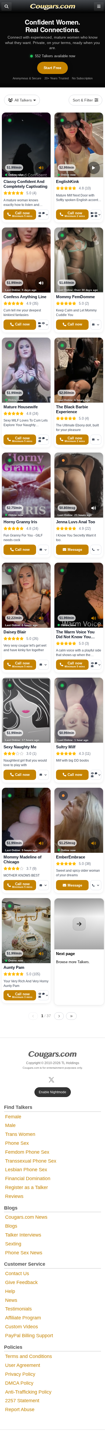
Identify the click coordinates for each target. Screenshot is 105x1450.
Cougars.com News (26, 1217)
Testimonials (18, 1309)
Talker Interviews (23, 1235)
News (11, 1300)
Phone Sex (17, 1143)
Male (10, 1125)
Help (10, 1291)
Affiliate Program (23, 1317)
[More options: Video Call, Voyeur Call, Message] (43, 325)
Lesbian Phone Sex (26, 1169)
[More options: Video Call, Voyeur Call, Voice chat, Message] (96, 214)
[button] (9, 120)
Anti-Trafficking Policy (28, 1392)
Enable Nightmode (52, 1092)
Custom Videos (21, 1326)
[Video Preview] (94, 168)
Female (13, 1116)
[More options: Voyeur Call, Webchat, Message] (43, 995)
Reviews (14, 1196)
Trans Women (20, 1134)
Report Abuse (19, 1409)
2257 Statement (22, 1400)
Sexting (13, 1244)
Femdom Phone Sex (27, 1152)
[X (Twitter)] (52, 1079)
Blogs (11, 1226)
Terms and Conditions (28, 1356)
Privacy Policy (20, 1374)
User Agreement (22, 1365)
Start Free (52, 68)
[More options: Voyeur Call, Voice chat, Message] (43, 214)
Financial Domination (27, 1178)
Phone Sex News (23, 1252)
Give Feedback (21, 1282)
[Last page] (71, 1016)
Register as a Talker (26, 1187)
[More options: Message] (96, 325)
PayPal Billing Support (29, 1335)
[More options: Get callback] (96, 550)
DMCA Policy (19, 1383)
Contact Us (17, 1273)
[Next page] (59, 1016)
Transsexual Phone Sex (30, 1161)
